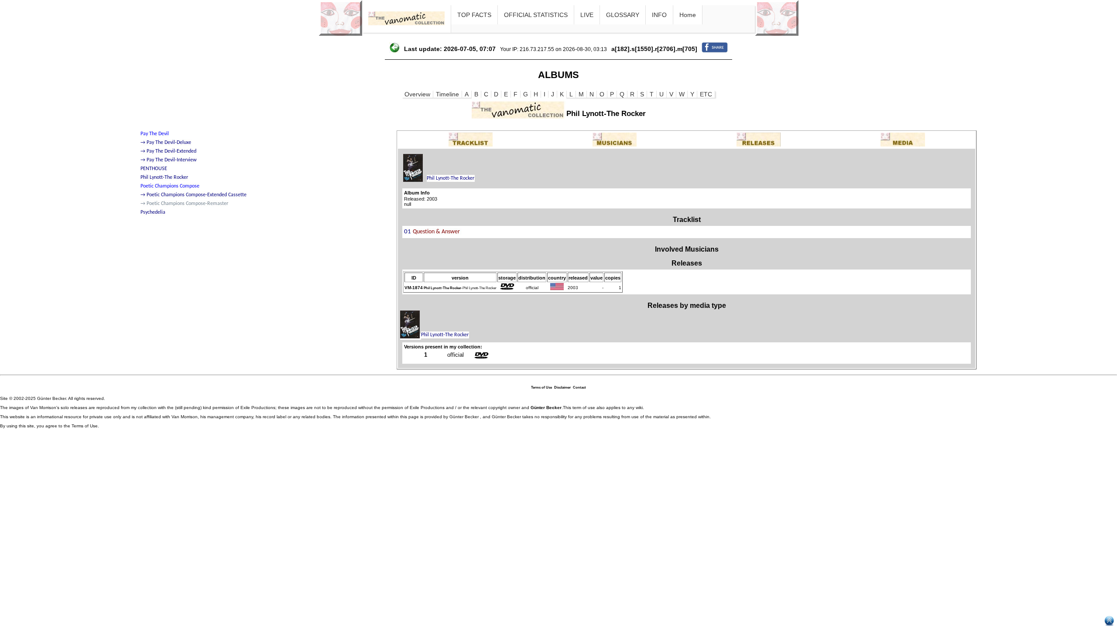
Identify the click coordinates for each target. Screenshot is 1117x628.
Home (687, 14)
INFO (659, 14)
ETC (706, 94)
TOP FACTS (474, 14)
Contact (579, 387)
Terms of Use (541, 387)
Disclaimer (562, 387)
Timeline (447, 94)
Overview (417, 94)
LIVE (586, 14)
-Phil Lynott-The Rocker (460, 288)
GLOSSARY (622, 14)
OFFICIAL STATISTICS (536, 14)
